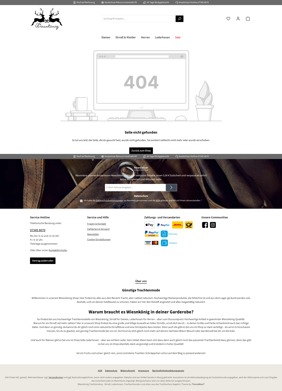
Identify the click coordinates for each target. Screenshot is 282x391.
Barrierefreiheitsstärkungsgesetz (168, 370)
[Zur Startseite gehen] (46, 19)
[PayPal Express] (151, 234)
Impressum (143, 370)
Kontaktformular (58, 250)
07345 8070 (203, 2)
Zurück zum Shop (141, 150)
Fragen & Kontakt (96, 224)
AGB (158, 200)
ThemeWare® (198, 384)
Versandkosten (56, 377)
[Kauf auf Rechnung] (168, 234)
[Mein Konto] (238, 18)
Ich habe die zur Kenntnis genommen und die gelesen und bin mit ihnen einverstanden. (143, 200)
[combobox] (139, 18)
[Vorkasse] (169, 243)
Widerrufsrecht (127, 370)
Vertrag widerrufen (42, 261)
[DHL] (177, 225)
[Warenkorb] (248, 18)
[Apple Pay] (149, 225)
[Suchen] (179, 18)
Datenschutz (111, 370)
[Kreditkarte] (151, 243)
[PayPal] (163, 225)
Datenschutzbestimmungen (109, 200)
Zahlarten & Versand (98, 229)
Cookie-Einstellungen (99, 239)
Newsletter (93, 234)
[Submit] (171, 187)
